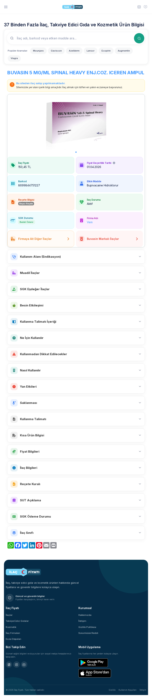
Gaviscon (56, 50)
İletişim (82, 621)
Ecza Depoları (13, 639)
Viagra (14, 58)
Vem (90, 222)
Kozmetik (11, 627)
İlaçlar (9, 615)
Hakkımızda (84, 615)
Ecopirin (106, 50)
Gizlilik (112, 690)
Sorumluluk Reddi (88, 633)
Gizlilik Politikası (87, 627)
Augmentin (124, 50)
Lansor (90, 50)
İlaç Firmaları (13, 633)
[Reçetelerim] (139, 7)
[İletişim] (145, 7)
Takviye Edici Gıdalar (17, 621)
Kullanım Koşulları (128, 690)
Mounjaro (38, 50)
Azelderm (74, 50)
